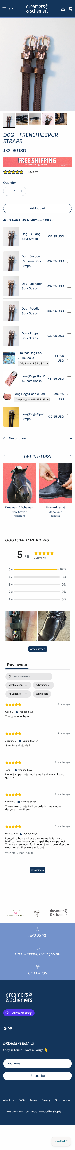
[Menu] (4, 8)
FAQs (22, 1100)
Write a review (37, 649)
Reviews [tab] (17, 664)
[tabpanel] (37, 775)
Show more (37, 870)
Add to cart (37, 208)
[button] (38, 569)
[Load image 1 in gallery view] (37, 64)
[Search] (13, 8)
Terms (33, 1100)
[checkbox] (42, 694)
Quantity (9, 182)
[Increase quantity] (22, 191)
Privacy (46, 1100)
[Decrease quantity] (6, 191)
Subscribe (37, 1075)
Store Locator (62, 1100)
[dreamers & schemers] (37, 8)
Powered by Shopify (50, 1111)
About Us (8, 1100)
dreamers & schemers (24, 1111)
